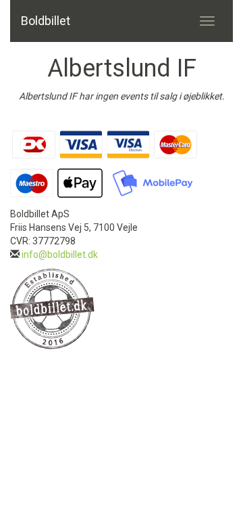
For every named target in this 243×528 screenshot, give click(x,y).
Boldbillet (45, 21)
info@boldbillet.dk (60, 254)
